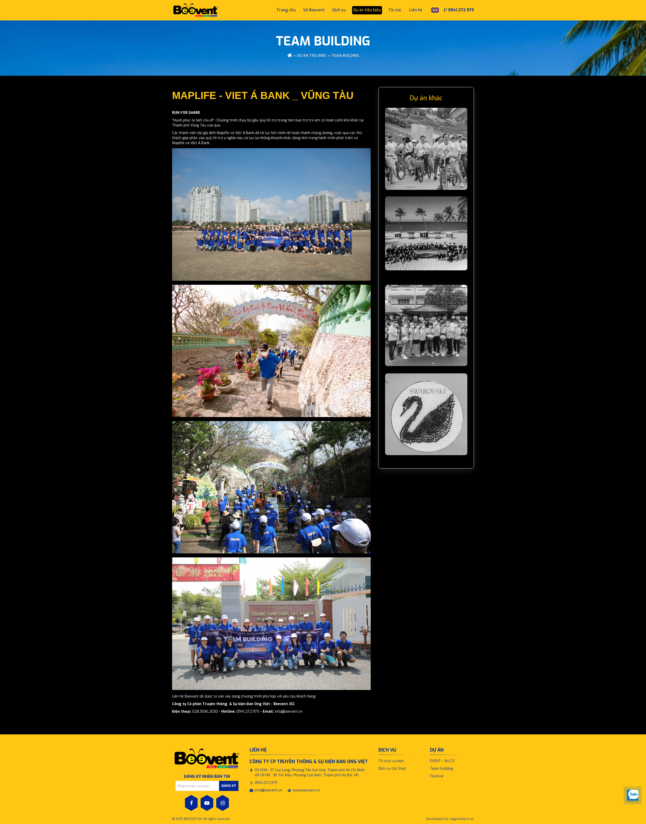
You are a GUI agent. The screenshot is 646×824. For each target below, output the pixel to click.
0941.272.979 (460, 10)
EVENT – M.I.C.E (442, 761)
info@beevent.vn (268, 790)
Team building (345, 55)
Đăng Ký (229, 786)
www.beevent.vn (306, 790)
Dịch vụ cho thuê (392, 768)
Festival (436, 776)
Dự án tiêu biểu (311, 55)
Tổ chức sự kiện (391, 761)
